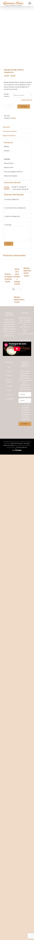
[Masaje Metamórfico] (17, 425)
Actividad (9, 522)
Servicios (9, 511)
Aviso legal (26, 579)
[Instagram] (23, 481)
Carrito (9, 526)
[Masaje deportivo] (26, 260)
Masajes (13, 118)
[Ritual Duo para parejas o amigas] (17, 260)
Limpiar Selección (26, 100)
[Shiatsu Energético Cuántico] (7, 260)
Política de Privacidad (16, 579)
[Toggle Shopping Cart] (24, 3)
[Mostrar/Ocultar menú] (30, 3)
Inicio (9, 503)
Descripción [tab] (6, 127)
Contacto (9, 530)
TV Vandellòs (9, 535)
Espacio (9, 507)
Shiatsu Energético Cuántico (9, 407)
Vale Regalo (23, 106)
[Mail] (28, 481)
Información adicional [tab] (9, 131)
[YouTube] (26, 481)
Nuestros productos (9, 517)
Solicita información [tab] (9, 135)
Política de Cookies (8, 581)
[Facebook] (21, 481)
